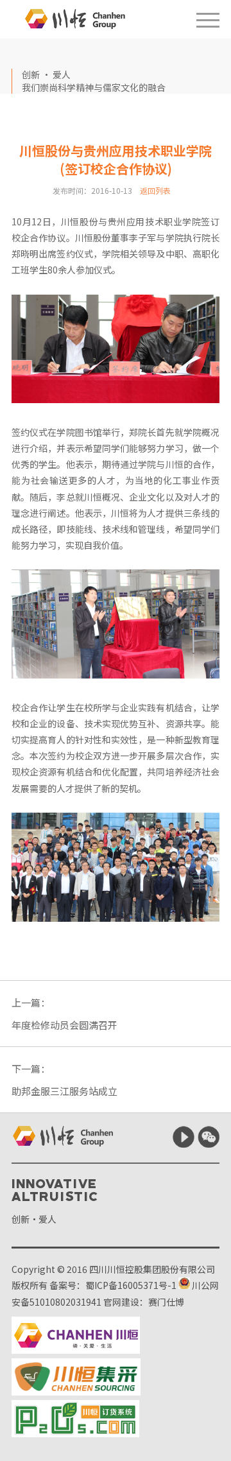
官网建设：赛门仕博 (143, 1301)
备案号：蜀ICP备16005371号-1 (112, 1285)
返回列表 (155, 190)
